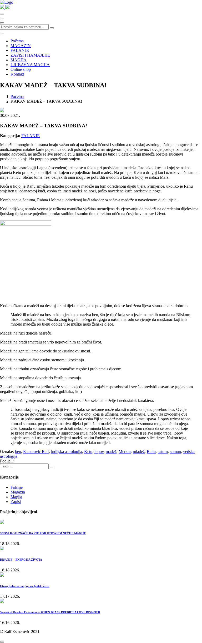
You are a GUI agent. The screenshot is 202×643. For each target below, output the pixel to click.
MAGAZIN (21, 45)
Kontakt (17, 74)
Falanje (17, 487)
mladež (139, 451)
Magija (16, 497)
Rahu (151, 451)
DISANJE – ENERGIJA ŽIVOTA (21, 559)
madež (111, 451)
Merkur (125, 451)
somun (175, 451)
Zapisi (16, 501)
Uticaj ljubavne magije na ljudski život (24, 585)
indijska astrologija (66, 451)
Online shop (21, 69)
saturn (163, 451)
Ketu (88, 451)
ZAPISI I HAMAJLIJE (30, 55)
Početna (17, 41)
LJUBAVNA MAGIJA (30, 64)
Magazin (18, 492)
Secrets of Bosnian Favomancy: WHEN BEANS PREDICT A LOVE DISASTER (50, 612)
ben (18, 451)
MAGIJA (19, 60)
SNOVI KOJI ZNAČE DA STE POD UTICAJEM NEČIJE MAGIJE (43, 533)
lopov (99, 451)
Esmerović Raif (36, 451)
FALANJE (20, 50)
